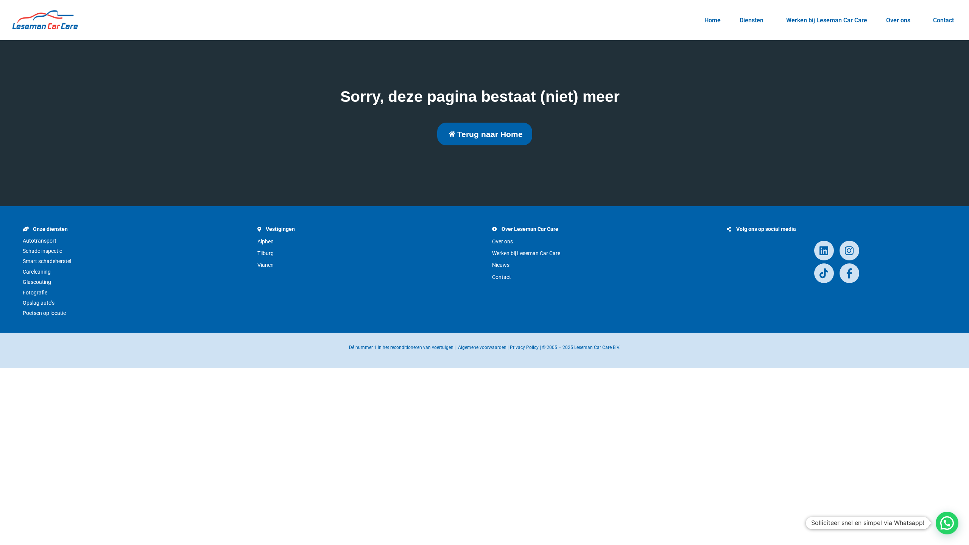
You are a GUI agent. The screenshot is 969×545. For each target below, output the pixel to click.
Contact (943, 20)
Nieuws (500, 265)
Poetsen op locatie (44, 313)
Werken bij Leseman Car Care (826, 20)
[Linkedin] (824, 250)
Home (712, 20)
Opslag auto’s (39, 303)
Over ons (898, 20)
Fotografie (35, 293)
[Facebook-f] (849, 273)
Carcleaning (37, 272)
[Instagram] (849, 250)
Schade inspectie (42, 251)
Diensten (751, 20)
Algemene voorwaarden (482, 347)
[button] (947, 523)
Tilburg (265, 253)
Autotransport (39, 241)
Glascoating (37, 282)
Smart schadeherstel (47, 261)
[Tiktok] (824, 273)
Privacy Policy (524, 347)
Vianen (265, 265)
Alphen (265, 241)
